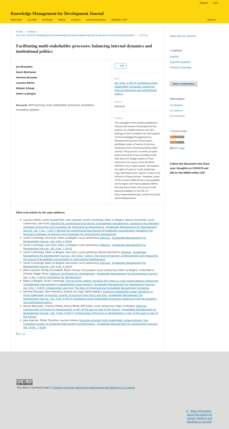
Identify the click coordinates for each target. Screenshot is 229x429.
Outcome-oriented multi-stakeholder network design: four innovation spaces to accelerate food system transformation (85, 322)
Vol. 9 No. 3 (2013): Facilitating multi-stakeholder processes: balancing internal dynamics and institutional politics (75, 35)
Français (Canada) (180, 67)
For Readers (176, 105)
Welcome (16, 19)
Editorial (105, 237)
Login (215, 2)
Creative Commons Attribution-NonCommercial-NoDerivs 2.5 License (93, 387)
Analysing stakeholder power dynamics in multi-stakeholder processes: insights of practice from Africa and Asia (88, 293)
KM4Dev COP (119, 19)
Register (204, 2)
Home (19, 31)
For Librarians (177, 115)
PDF (121, 65)
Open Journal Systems (183, 36)
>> (24, 333)
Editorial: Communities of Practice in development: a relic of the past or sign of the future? (85, 307)
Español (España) (180, 62)
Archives (47, 19)
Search (211, 19)
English (174, 56)
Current (32, 19)
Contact (75, 19)
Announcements (96, 19)
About (61, 19)
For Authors (176, 110)
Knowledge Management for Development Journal (57, 13)
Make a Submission (183, 83)
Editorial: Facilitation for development (73, 273)
